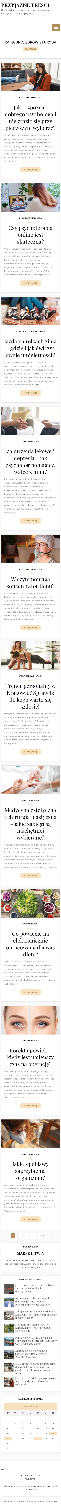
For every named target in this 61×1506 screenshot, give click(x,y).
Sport (24, 331)
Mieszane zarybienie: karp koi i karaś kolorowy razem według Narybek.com (32, 1327)
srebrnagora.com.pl (30, 1475)
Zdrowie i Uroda (33, 97)
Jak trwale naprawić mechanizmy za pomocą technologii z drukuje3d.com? (34, 1288)
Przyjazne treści (25, 5)
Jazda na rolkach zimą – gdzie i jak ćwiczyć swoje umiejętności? (30, 348)
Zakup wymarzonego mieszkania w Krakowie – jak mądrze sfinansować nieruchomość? (36, 1314)
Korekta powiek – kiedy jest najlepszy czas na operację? (30, 1057)
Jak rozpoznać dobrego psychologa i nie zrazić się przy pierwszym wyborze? (30, 117)
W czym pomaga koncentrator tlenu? (30, 582)
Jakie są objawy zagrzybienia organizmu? (30, 1170)
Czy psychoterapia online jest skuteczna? (30, 234)
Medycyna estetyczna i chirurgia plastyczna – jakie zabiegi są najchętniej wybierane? (30, 823)
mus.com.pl (30, 1478)
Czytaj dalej (30, 169)
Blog (21, 97)
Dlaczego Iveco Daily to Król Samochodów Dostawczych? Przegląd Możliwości (31, 1353)
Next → (43, 1235)
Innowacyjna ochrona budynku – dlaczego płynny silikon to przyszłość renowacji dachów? (34, 1301)
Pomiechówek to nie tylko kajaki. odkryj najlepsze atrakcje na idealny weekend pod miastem (36, 1340)
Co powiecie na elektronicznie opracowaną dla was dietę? (30, 944)
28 (38, 1438)
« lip (6, 1447)
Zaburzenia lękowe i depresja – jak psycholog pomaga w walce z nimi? (30, 461)
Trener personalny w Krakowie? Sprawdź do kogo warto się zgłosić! (30, 696)
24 (8, 1438)
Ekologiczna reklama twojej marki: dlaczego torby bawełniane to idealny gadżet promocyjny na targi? (35, 1368)
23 (53, 1433)
